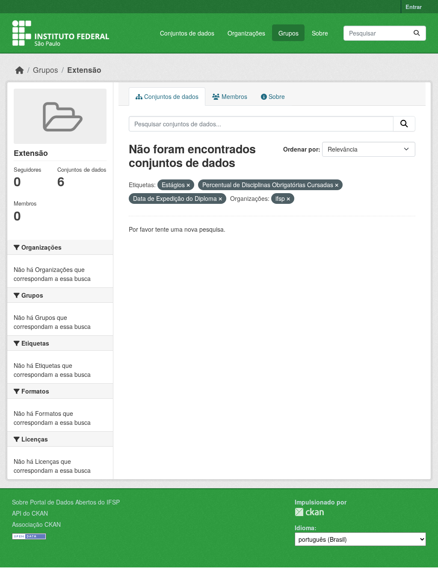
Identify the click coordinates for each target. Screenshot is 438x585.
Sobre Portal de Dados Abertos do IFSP (66, 502)
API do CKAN (30, 513)
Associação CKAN (36, 524)
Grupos (288, 33)
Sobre (320, 33)
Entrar (413, 7)
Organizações (246, 33)
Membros (233, 96)
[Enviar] (416, 33)
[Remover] (188, 185)
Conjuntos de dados (187, 33)
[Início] (19, 69)
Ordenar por (300, 149)
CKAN (309, 511)
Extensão (84, 69)
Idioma (304, 527)
